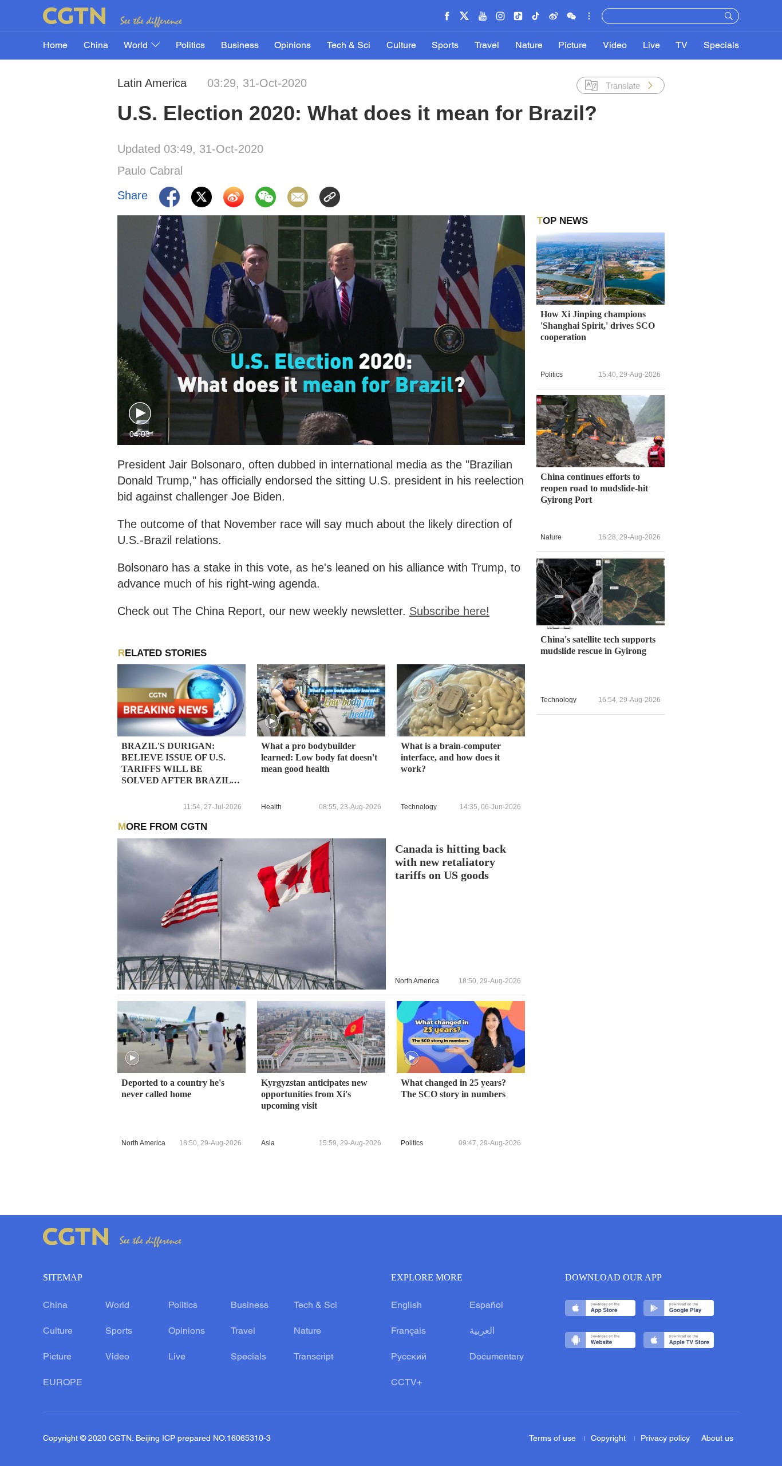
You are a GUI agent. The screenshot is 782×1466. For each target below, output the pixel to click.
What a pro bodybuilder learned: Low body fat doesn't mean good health (319, 757)
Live (651, 46)
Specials (721, 46)
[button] (140, 414)
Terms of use (553, 1439)
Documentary (496, 1357)
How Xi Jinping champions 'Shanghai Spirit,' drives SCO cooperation (597, 325)
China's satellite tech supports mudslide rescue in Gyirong (597, 645)
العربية (482, 1331)
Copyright (609, 1439)
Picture (572, 46)
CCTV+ (406, 1383)
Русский (408, 1357)
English (406, 1306)
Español (486, 1306)
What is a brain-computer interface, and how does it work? (451, 757)
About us (717, 1439)
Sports (445, 46)
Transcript (313, 1357)
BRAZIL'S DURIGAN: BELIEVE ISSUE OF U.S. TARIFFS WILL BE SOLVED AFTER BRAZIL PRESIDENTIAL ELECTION (176, 763)
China (96, 46)
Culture (401, 46)
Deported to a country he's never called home (172, 1088)
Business (240, 46)
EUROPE (62, 1383)
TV (682, 46)
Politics (190, 46)
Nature (529, 46)
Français (408, 1331)
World (137, 46)
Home (55, 46)
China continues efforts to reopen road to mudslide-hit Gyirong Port (594, 488)
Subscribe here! (449, 611)
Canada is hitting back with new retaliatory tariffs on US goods (450, 862)
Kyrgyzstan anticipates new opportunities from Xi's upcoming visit (314, 1094)
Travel (487, 46)
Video (615, 46)
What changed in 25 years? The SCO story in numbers (453, 1088)
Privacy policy (665, 1439)
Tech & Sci (348, 46)
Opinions (292, 46)
